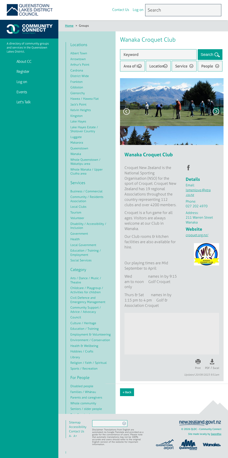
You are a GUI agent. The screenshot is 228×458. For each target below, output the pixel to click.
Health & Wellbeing (84, 346)
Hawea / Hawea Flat (84, 98)
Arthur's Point (79, 64)
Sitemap (75, 422)
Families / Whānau (83, 392)
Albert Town (78, 53)
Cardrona (76, 70)
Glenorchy (77, 93)
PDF (207, 368)
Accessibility (77, 427)
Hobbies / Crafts (81, 351)
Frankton (76, 81)
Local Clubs (78, 206)
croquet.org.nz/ (197, 235)
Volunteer (77, 218)
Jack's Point (78, 104)
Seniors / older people (86, 409)
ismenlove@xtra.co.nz (198, 192)
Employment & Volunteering (90, 334)
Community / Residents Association (86, 199)
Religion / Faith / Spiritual (88, 362)
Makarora (76, 142)
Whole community (83, 403)
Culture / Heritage (83, 323)
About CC (24, 61)
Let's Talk (23, 101)
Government (79, 233)
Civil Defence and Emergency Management (87, 299)
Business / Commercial (86, 191)
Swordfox (216, 434)
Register (22, 71)
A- (70, 436)
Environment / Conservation (90, 340)
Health (75, 239)
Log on (138, 9)
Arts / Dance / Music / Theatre (85, 280)
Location (156, 66)
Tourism (75, 212)
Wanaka (75, 154)
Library (75, 357)
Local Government (83, 245)
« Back (127, 392)
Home (69, 25)
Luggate (76, 137)
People (207, 66)
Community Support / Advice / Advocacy (85, 309)
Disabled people (81, 386)
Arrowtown (78, 59)
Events (21, 91)
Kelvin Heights (80, 110)
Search (207, 54)
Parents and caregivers (86, 397)
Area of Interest (134, 66)
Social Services (81, 260)
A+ (75, 436)
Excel (216, 368)
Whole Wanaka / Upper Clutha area (86, 171)
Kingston (76, 116)
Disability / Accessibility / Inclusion (88, 226)
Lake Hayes (78, 121)
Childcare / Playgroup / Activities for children (86, 290)
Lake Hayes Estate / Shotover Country (84, 129)
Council (75, 317)
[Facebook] (95, 10)
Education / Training (84, 328)
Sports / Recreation (84, 368)
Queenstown (79, 148)
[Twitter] (105, 10)
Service (181, 66)
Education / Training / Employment (85, 252)
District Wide (79, 76)
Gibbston (76, 87)
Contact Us (120, 9)
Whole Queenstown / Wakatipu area (85, 161)
